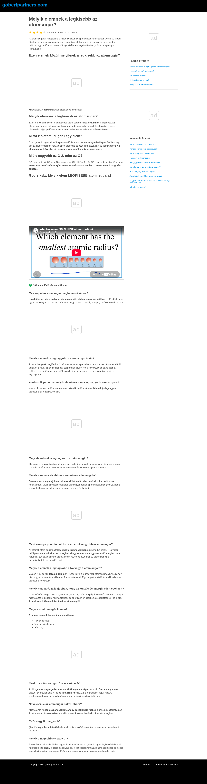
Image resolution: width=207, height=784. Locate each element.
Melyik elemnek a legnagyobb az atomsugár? (150, 67)
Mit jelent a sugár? (138, 76)
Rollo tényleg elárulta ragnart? (143, 171)
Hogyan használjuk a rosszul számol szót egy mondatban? (150, 181)
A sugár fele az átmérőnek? (142, 85)
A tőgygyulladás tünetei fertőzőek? (145, 162)
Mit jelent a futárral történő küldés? (145, 167)
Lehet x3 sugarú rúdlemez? (142, 71)
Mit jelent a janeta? (138, 187)
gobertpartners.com (24, 4)
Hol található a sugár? (139, 80)
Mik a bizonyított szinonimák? (143, 144)
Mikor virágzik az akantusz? (142, 153)
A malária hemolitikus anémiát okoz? (146, 176)
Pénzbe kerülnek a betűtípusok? (144, 149)
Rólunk (147, 764)
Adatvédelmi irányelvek (166, 764)
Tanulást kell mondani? (140, 158)
